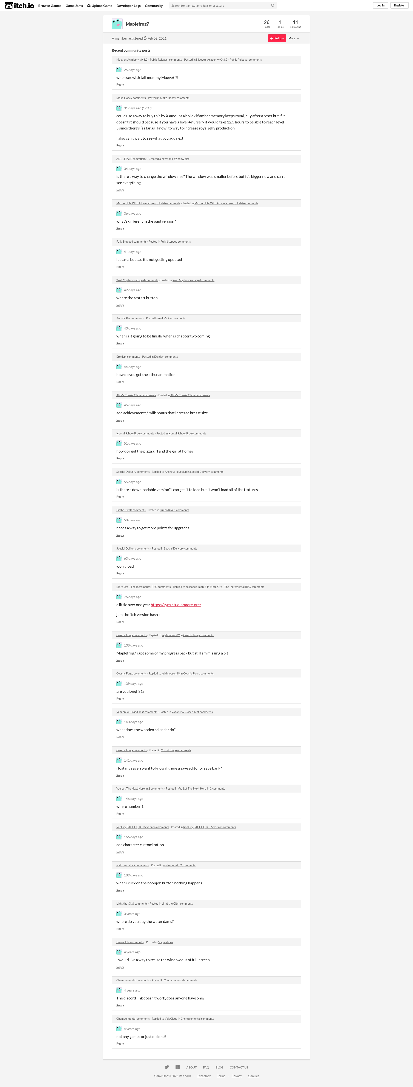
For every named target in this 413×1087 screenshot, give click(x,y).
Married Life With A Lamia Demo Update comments (148, 203)
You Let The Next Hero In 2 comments (140, 788)
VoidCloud (171, 1018)
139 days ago (133, 683)
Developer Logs (129, 5)
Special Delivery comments (133, 471)
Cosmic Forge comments (131, 635)
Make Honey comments (131, 98)
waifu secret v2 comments (132, 865)
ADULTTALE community (131, 158)
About (191, 1067)
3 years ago (132, 913)
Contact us (239, 1067)
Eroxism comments (128, 356)
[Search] (273, 5)
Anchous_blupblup (176, 471)
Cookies (253, 1076)
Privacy (237, 1076)
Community (154, 5)
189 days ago (133, 875)
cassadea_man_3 (196, 586)
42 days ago (132, 290)
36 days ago (132, 213)
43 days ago (132, 328)
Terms (221, 1076)
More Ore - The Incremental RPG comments (143, 586)
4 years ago (132, 952)
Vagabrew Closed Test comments (136, 712)
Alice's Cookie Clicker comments (136, 395)
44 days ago (132, 367)
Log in (381, 5)
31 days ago (132, 108)
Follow (279, 38)
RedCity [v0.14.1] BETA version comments (142, 827)
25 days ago (132, 70)
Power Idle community (130, 942)
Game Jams (74, 5)
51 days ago (132, 443)
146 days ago (133, 798)
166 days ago (133, 837)
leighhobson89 (171, 635)
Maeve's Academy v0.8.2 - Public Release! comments (149, 59)
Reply (120, 84)
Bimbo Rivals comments (131, 510)
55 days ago (132, 482)
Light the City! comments (132, 903)
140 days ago (133, 722)
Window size (182, 158)
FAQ (206, 1067)
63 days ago (132, 558)
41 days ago (132, 251)
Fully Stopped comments (131, 241)
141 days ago (133, 760)
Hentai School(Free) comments (135, 433)
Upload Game (102, 5)
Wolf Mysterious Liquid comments (137, 280)
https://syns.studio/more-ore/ (176, 604)
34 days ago (132, 168)
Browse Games (49, 5)
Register (399, 5)
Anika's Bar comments (130, 318)
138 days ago (133, 645)
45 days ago (132, 405)
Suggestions (165, 942)
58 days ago (132, 520)
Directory (204, 1076)
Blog (219, 1067)
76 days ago (132, 597)
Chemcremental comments (133, 980)
